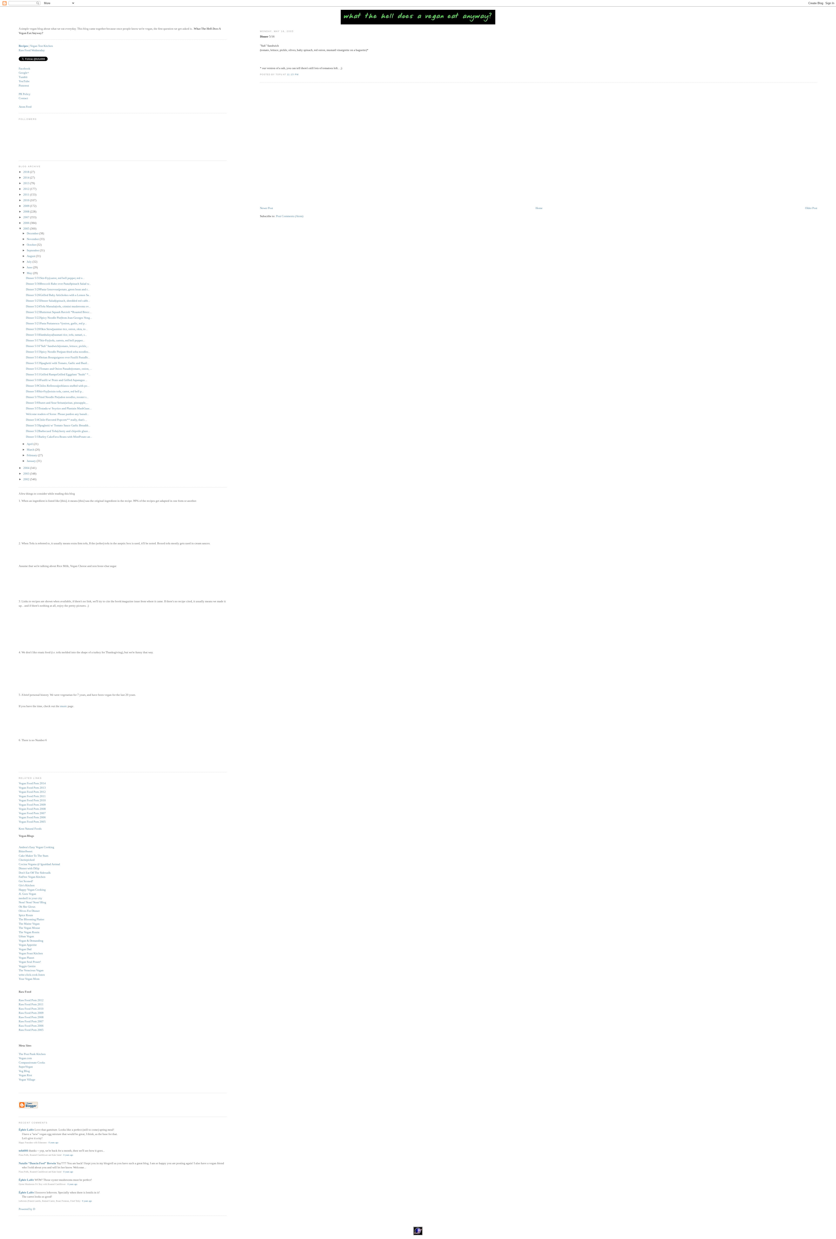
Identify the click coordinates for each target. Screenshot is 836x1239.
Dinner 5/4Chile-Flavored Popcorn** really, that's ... (56, 419)
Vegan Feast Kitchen (31, 953)
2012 (26, 189)
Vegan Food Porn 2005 (32, 821)
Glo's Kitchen (27, 885)
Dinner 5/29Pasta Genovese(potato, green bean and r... (57, 289)
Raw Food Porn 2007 (31, 1021)
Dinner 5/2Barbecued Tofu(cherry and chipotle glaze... (58, 431)
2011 (26, 194)
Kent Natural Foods (30, 828)
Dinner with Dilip (29, 868)
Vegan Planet (26, 957)
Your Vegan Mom (29, 978)
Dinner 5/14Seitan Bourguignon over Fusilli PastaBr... (57, 357)
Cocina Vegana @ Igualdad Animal (39, 864)
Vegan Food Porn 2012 (32, 791)
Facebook (24, 68)
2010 (26, 200)
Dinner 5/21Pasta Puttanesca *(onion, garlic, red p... (56, 323)
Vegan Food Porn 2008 (32, 808)
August (31, 256)
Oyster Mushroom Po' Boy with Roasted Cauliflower (42, 1184)
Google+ (24, 72)
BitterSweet (25, 851)
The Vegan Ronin (29, 932)
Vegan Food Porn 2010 (32, 800)
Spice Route (26, 915)
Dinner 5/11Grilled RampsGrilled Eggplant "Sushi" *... (58, 374)
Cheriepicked (27, 859)
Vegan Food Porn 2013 (32, 787)
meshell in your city (30, 898)
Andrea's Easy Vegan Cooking (36, 847)
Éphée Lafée (26, 1129)
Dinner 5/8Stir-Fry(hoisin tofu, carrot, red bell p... (55, 391)
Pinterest (24, 85)
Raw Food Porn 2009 (31, 1012)
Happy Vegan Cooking (32, 889)
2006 (26, 223)
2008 (26, 211)
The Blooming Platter (31, 919)
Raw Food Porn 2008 (31, 1017)
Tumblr (23, 77)
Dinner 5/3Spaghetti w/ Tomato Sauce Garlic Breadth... (58, 425)
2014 (26, 177)
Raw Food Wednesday (32, 50)
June (30, 267)
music (63, 706)
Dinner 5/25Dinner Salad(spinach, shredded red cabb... (58, 300)
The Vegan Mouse (29, 927)
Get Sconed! (26, 881)
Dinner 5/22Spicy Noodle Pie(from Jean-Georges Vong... (59, 317)
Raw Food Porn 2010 (31, 1008)
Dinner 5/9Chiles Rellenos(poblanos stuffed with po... (57, 385)
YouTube (24, 81)
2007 (26, 217)
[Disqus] (538, 144)
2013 (26, 183)
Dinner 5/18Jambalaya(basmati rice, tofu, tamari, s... (56, 334)
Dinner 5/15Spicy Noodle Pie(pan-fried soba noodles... (58, 351)
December (33, 233)
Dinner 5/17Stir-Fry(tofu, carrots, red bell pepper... (55, 340)
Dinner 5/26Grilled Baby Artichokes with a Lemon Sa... (58, 295)
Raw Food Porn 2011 (31, 1004)
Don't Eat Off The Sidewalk (35, 872)
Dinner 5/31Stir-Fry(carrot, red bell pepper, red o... (55, 278)
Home (539, 208)
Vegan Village (27, 1079)
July (29, 261)
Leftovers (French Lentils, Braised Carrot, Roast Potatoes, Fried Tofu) (49, 1201)
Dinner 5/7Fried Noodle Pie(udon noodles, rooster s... (57, 397)
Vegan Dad (25, 949)
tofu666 (23, 1150)
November (33, 239)
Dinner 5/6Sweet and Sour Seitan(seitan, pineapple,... (57, 402)
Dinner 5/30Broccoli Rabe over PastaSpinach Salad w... (58, 283)
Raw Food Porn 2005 (31, 1029)
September (33, 250)
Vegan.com (25, 1058)
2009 (26, 206)
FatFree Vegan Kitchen (32, 876)
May (30, 273)
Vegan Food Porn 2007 (32, 813)
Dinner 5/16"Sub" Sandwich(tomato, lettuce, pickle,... (57, 346)
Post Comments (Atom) (289, 216)
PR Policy (24, 94)
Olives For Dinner (29, 910)
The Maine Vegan (29, 923)
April (30, 444)
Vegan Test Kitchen (41, 46)
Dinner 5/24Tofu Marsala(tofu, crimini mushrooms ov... (58, 306)
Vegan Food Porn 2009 (32, 804)
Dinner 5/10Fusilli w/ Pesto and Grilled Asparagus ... (56, 380)
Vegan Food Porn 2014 (32, 783)
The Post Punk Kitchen (32, 1054)
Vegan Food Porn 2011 (32, 796)
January (32, 461)
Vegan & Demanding (31, 940)
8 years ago (53, 1142)
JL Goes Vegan (27, 893)
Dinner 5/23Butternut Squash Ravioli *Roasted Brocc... (58, 312)
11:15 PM (292, 74)
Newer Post (266, 208)
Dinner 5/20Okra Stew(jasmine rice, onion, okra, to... (57, 329)
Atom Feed (25, 106)
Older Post (811, 208)
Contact (23, 98)
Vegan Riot (25, 1075)
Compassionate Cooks (32, 1062)
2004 (26, 468)
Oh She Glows (27, 906)
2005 (26, 228)
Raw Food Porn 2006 (31, 1025)
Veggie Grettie (27, 966)
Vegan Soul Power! (30, 961)
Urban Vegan (26, 936)
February (32, 455)
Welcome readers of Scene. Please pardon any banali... (57, 414)
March (31, 449)
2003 (26, 473)
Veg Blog (24, 1071)
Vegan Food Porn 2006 (32, 817)
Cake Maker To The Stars (33, 855)
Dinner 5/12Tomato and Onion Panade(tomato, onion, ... (59, 368)
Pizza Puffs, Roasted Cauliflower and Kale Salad (40, 1155)
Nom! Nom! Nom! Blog (32, 902)
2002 (26, 479)
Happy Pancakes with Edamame (33, 1142)
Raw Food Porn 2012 (31, 1000)
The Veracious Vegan (31, 970)
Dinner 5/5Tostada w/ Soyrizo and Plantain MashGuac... (59, 408)
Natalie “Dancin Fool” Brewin (37, 1163)
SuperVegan (26, 1066)
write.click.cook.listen (32, 974)
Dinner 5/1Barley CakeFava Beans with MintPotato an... (59, 436)
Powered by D (27, 1209)
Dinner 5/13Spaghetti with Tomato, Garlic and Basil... (57, 363)
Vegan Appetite (28, 944)
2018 (26, 172)
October (32, 244)
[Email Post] (299, 74)
